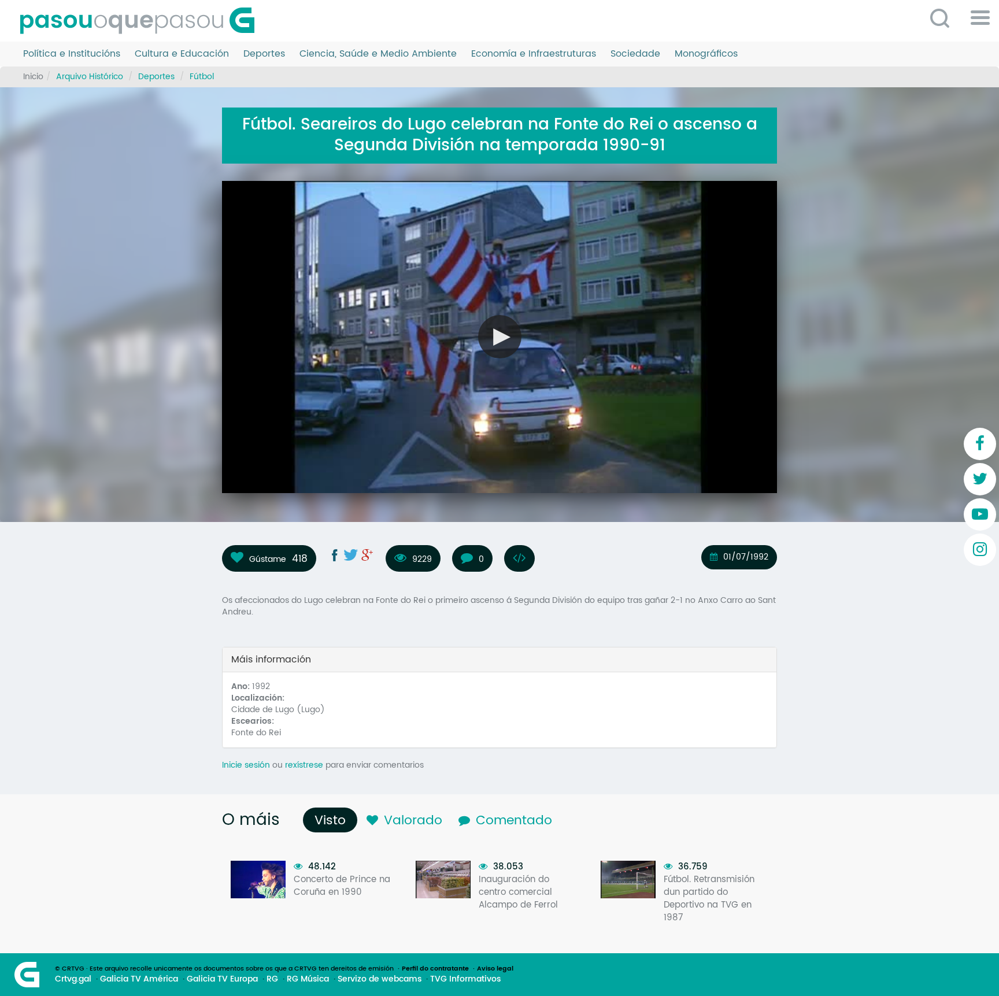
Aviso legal (495, 968)
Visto (333, 820)
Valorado (413, 820)
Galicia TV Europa (222, 979)
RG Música (308, 979)
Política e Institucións (71, 54)
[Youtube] (980, 514)
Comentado (514, 820)
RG (272, 979)
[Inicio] (141, 21)
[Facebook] (980, 444)
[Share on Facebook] (335, 555)
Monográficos (706, 54)
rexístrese (304, 765)
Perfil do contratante (435, 968)
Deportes (264, 54)
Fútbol (202, 76)
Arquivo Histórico (89, 76)
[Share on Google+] (367, 555)
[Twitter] (980, 479)
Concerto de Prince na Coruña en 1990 (342, 885)
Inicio (33, 76)
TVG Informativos (465, 979)
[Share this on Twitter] (351, 555)
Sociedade (635, 54)
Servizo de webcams (379, 979)
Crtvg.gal (73, 979)
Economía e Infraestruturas (533, 54)
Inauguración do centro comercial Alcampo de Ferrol (518, 892)
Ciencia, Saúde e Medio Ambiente (378, 54)
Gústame (267, 559)
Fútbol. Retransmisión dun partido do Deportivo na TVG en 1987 (709, 898)
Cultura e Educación (182, 54)
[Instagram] (980, 550)
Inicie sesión (246, 765)
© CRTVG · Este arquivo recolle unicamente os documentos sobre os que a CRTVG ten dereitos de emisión (224, 968)
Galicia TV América (139, 979)
